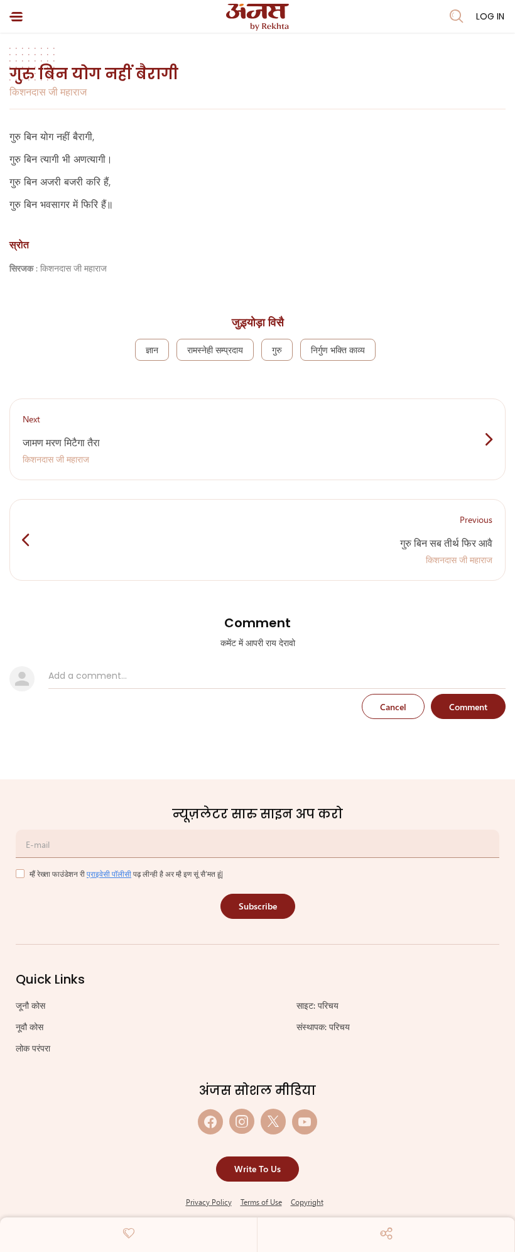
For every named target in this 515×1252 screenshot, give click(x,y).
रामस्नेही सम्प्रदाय (215, 350)
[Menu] (16, 16)
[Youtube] (304, 1121)
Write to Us (257, 1169)
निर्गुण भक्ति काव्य (338, 350)
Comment (468, 707)
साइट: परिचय (317, 1005)
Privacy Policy (209, 1202)
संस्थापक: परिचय (323, 1027)
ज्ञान (152, 350)
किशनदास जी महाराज (48, 91)
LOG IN (490, 16)
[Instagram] (241, 1121)
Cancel (393, 707)
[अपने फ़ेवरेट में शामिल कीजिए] (128, 1233)
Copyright (307, 1202)
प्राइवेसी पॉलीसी (109, 874)
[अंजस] (257, 17)
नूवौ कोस (29, 1027)
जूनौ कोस (30, 1005)
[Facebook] (210, 1121)
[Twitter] (273, 1121)
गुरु (277, 350)
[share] (386, 1233)
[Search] (457, 16)
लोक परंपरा (33, 1048)
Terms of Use (261, 1202)
